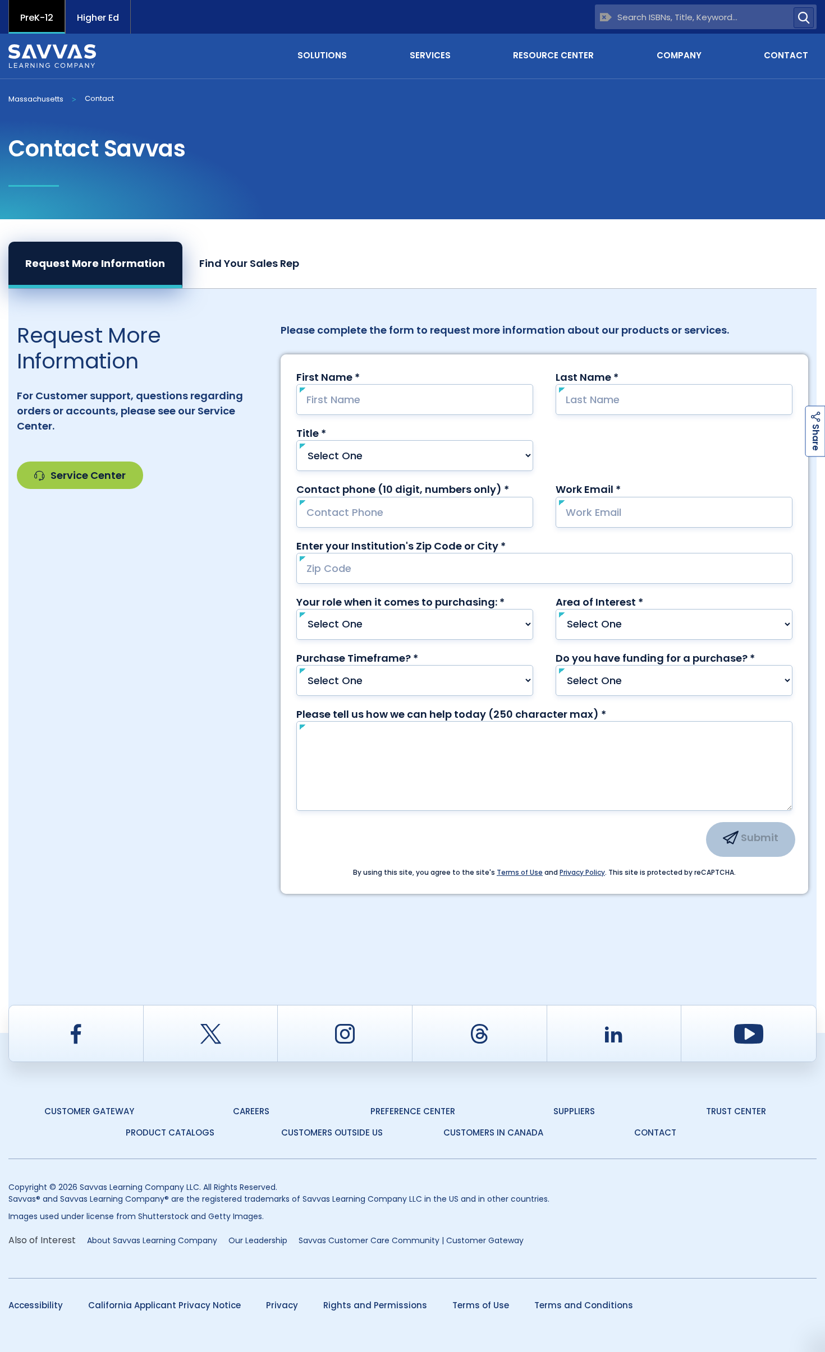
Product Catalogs (170, 1132)
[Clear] (605, 17)
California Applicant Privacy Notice (164, 1305)
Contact (786, 55)
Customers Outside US (332, 1132)
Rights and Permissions (375, 1305)
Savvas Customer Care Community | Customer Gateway (411, 1240)
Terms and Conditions (583, 1305)
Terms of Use (480, 1305)
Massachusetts (35, 99)
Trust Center (736, 1111)
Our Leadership (257, 1240)
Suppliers (574, 1111)
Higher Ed (98, 17)
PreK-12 (36, 17)
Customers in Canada (493, 1132)
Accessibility (35, 1305)
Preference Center (412, 1111)
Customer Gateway (89, 1111)
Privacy (282, 1305)
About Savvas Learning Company (152, 1240)
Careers (251, 1111)
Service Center (88, 475)
